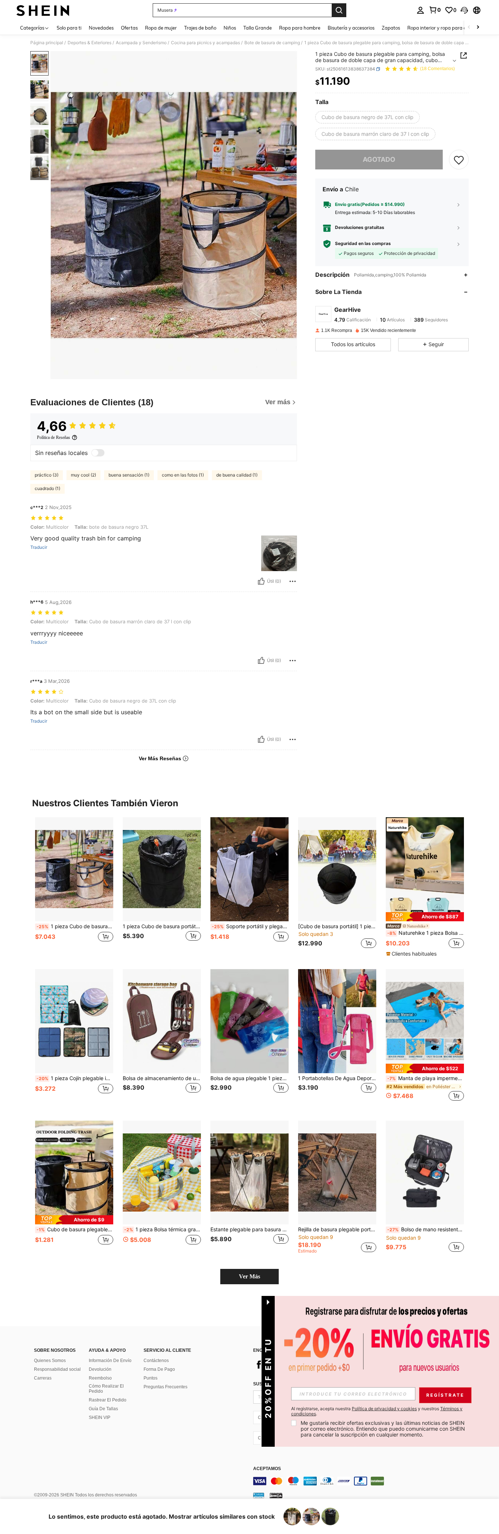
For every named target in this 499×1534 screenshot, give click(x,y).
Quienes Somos (50, 1360)
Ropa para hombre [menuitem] (299, 28)
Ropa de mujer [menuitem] (161, 28)
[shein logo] (42, 10)
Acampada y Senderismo (141, 42)
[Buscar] (339, 10)
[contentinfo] (362, 1481)
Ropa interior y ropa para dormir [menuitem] (442, 28)
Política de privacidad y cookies (384, 1408)
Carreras (43, 1378)
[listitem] (74, 887)
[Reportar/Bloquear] (292, 581)
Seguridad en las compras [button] (363, 243)
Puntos (150, 1378)
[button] (464, 10)
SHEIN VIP (99, 1417)
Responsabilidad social (57, 1369)
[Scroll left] (469, 27)
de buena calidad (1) (237, 475)
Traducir (38, 547)
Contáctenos (156, 1360)
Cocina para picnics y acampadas (205, 42)
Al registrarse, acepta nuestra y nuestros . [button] (376, 1411)
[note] (425, 916)
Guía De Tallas (103, 1408)
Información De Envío (110, 1360)
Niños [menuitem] (230, 28)
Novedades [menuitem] (101, 28)
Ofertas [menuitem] (129, 28)
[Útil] (261, 581)
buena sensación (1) (128, 475)
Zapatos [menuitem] (391, 28)
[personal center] (420, 10)
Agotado (379, 159)
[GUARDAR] (459, 159)
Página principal (46, 42)
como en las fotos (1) (183, 475)
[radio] (367, 117)
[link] (434, 9)
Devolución (100, 1369)
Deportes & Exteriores (89, 42)
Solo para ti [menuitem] (69, 28)
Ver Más (249, 1276)
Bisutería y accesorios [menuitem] (351, 28)
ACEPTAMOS (267, 1468)
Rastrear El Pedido (107, 1400)
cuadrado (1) (47, 488)
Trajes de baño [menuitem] (200, 28)
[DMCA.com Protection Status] (276, 1495)
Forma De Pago (159, 1369)
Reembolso (100, 1378)
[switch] (97, 452)
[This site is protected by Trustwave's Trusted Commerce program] (258, 1495)
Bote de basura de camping (272, 42)
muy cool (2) (83, 475)
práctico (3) (46, 475)
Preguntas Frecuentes (165, 1386)
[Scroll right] (477, 27)
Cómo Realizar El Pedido (106, 1389)
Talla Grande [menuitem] (257, 28)
